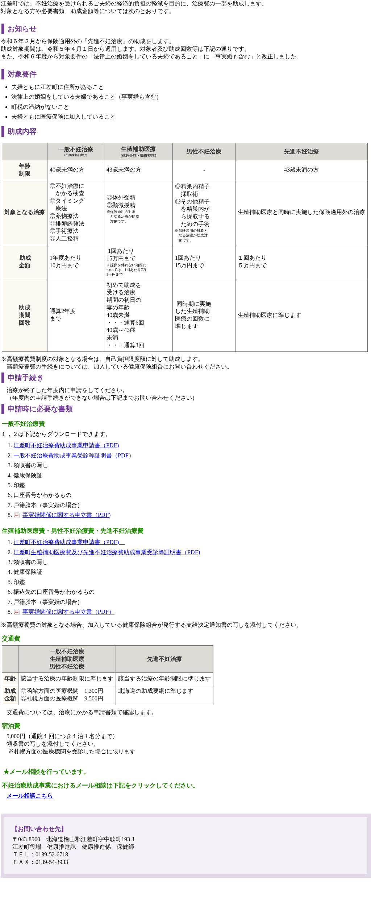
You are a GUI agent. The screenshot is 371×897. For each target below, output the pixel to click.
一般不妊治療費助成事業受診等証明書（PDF (71, 455)
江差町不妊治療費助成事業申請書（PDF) (66, 445)
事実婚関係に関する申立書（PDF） (68, 612)
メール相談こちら (30, 796)
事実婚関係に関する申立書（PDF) (66, 515)
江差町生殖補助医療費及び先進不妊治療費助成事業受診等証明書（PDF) (106, 552)
